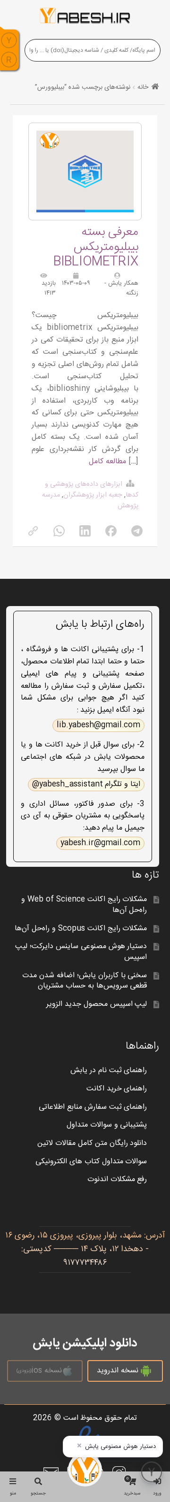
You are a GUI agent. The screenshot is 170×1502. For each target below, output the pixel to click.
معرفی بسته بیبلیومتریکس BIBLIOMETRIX (95, 247)
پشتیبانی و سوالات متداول (107, 1125)
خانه (142, 87)
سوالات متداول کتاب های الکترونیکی (91, 1161)
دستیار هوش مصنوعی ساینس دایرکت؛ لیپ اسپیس (81, 952)
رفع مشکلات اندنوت (117, 1179)
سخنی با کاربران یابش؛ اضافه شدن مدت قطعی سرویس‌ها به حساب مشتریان (84, 981)
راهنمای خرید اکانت (116, 1088)
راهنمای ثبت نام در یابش (108, 1070)
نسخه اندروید (117, 1370)
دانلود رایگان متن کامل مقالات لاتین (92, 1143)
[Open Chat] (151, 1472)
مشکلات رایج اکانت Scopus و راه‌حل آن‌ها (81, 928)
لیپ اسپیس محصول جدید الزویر (96, 1004)
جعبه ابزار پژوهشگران (92, 495)
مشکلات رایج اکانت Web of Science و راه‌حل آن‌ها (84, 905)
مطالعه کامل (107, 461)
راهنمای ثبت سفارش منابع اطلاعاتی (93, 1107)
